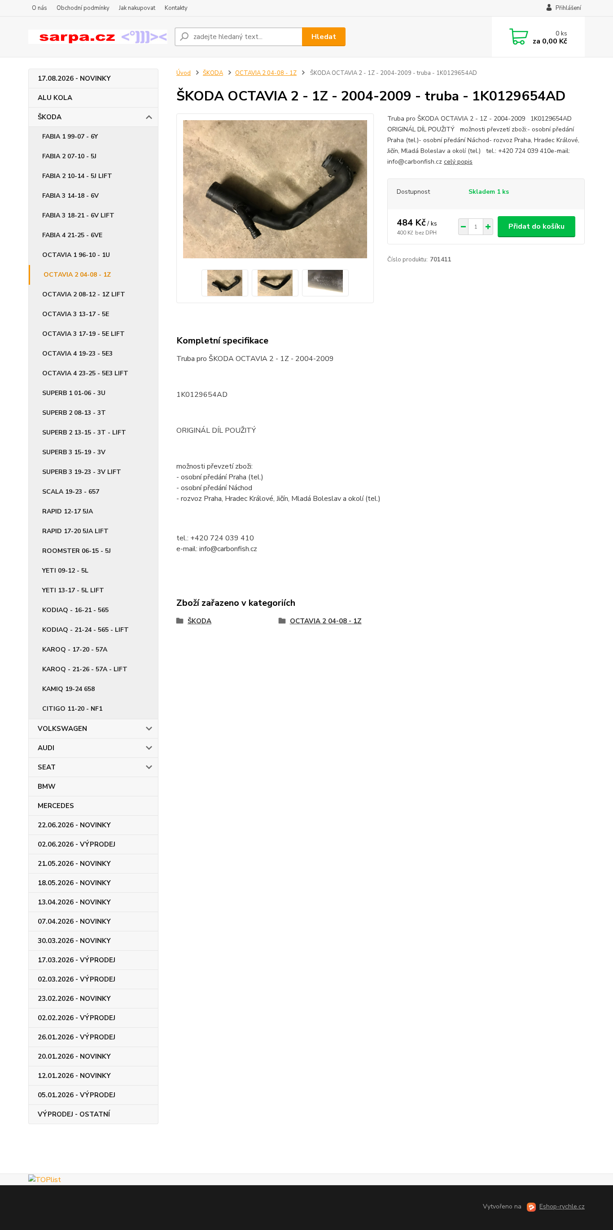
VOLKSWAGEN (62, 728)
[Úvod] (97, 37)
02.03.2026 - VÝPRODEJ (76, 979)
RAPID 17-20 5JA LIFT (75, 531)
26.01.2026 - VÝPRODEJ (76, 1037)
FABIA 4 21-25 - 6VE (72, 235)
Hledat (323, 37)
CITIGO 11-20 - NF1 (72, 708)
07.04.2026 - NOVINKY (74, 921)
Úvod (183, 73)
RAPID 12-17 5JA (67, 511)
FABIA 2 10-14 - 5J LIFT (77, 176)
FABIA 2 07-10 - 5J (69, 156)
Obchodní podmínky (83, 8)
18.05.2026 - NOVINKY (74, 882)
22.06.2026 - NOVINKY (74, 825)
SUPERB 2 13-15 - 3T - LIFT (84, 432)
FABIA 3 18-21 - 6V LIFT (78, 215)
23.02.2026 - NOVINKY (74, 998)
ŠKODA (49, 117)
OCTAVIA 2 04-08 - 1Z (77, 274)
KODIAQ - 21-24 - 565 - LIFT (85, 630)
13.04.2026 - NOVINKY (74, 902)
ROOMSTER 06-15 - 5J (76, 551)
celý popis (458, 161)
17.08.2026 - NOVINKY (74, 78)
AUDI (46, 747)
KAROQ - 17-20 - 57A (74, 649)
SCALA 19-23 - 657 (70, 491)
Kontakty (176, 8)
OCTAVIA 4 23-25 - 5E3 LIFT (85, 373)
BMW (47, 786)
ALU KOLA (55, 97)
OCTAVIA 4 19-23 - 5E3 (77, 353)
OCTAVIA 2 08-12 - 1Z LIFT (83, 294)
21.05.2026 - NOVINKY (74, 863)
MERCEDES (56, 805)
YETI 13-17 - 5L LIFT (73, 590)
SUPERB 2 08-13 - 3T (74, 413)
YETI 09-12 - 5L (65, 570)
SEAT (47, 767)
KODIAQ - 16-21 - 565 (75, 610)
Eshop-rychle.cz (562, 1206)
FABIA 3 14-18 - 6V (70, 195)
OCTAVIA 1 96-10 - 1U (76, 255)
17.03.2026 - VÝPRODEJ (76, 960)
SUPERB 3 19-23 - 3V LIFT (81, 472)
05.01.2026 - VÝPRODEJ (76, 1095)
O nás (39, 8)
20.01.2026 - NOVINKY (74, 1056)
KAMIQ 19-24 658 (68, 689)
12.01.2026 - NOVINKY (74, 1075)
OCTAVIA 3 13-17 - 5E (75, 314)
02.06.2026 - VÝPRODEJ (76, 844)
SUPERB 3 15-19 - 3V (73, 452)
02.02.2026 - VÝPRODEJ (76, 1017)
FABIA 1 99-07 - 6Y (70, 136)
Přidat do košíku (536, 226)
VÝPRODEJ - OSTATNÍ (74, 1114)
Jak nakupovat (137, 8)
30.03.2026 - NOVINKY (74, 940)
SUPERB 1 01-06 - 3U (73, 393)
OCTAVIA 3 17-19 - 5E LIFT (83, 334)
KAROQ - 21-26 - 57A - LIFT (84, 669)
